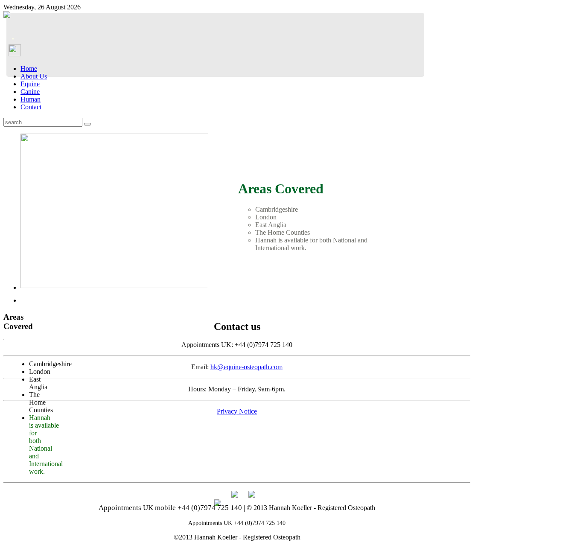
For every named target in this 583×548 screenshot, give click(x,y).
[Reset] (87, 124)
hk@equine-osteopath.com (246, 366)
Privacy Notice (237, 411)
